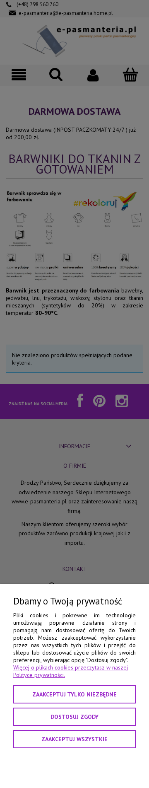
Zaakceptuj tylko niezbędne (74, 694)
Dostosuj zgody (74, 716)
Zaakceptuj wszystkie (74, 739)
